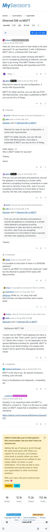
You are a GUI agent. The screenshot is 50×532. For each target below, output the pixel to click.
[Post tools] (45, 74)
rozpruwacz (9, 292)
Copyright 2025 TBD (12, 518)
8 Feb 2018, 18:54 (30, 174)
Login (17, 486)
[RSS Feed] (38, 25)
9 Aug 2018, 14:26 (28, 292)
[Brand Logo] (16, 5)
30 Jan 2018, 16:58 (16, 43)
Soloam (8, 40)
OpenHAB (6, 25)
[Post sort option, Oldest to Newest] (6, 32)
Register (9, 486)
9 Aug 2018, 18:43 (23, 318)
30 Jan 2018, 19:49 (30, 81)
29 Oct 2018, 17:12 (34, 369)
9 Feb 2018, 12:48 (22, 209)
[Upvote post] (37, 74)
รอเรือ (7, 318)
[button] (3, 528)
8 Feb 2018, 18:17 (22, 119)
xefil (7, 119)
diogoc (7, 260)
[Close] (44, 437)
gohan (7, 81)
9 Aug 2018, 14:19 (24, 260)
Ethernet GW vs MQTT (26, 123)
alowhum (8, 396)
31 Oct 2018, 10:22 (16, 399)
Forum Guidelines (30, 518)
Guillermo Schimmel (13, 369)
